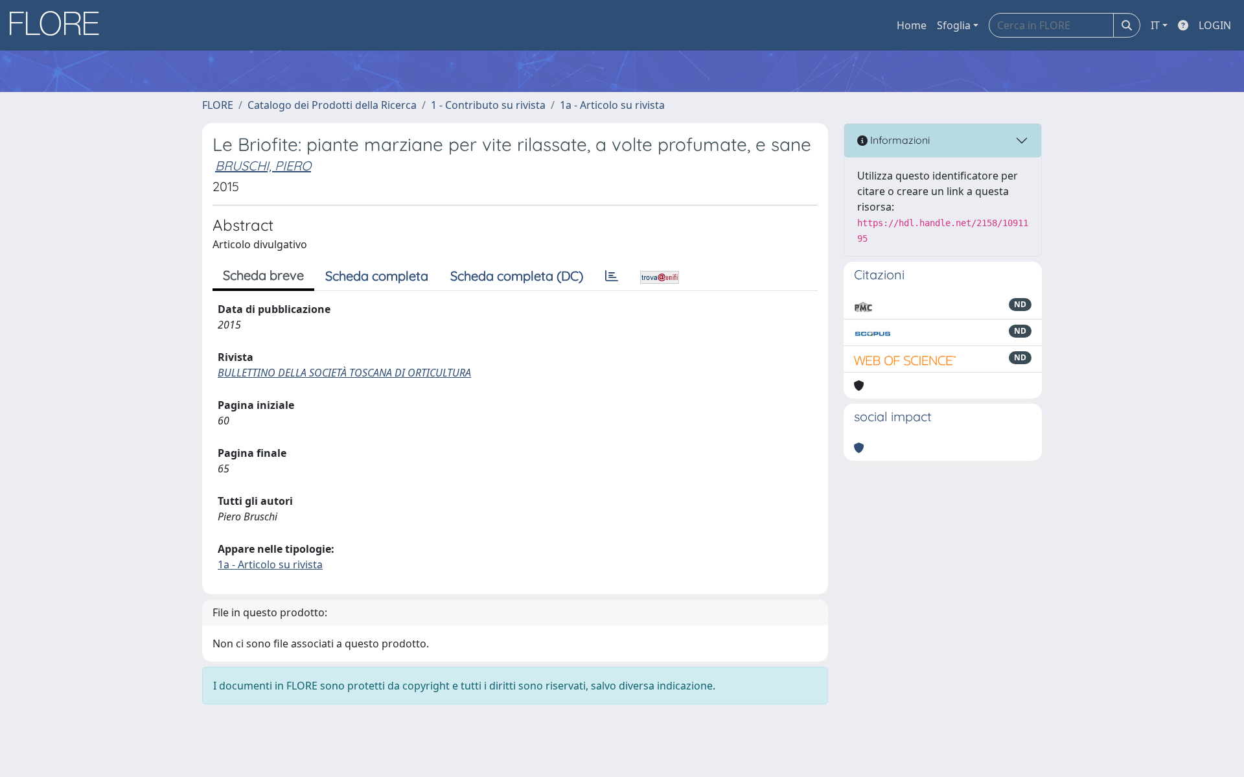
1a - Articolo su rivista (612, 105)
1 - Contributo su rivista (488, 105)
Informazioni (899, 139)
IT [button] (1155, 25)
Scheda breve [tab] (263, 275)
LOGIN (1215, 25)
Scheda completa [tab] (376, 276)
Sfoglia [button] (954, 25)
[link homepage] (59, 25)
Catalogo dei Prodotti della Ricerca (332, 105)
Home (912, 25)
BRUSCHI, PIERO (263, 165)
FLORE (217, 105)
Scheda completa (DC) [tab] (516, 276)
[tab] (611, 276)
